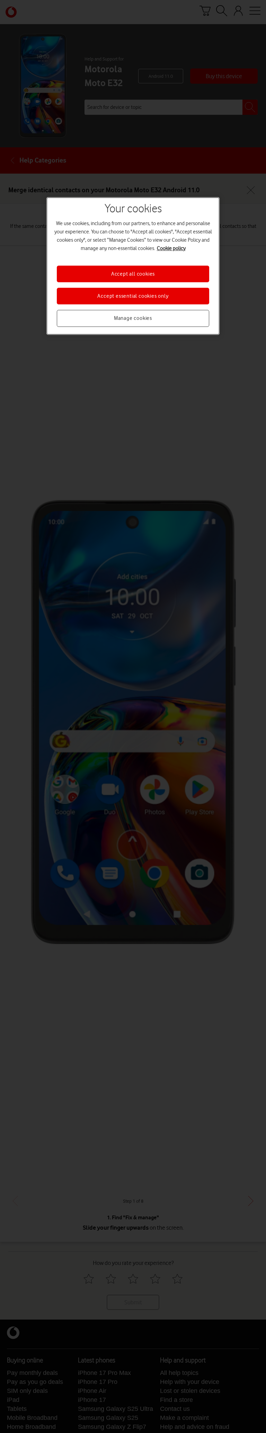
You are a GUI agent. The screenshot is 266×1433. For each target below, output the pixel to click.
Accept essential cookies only (132, 296)
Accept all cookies (133, 274)
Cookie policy (171, 248)
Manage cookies (133, 318)
